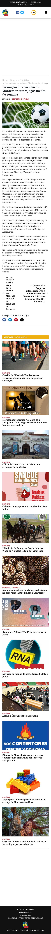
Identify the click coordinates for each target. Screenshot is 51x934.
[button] (34, 12)
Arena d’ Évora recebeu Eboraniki (20, 716)
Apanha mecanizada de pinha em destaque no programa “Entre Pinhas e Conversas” (24, 591)
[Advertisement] (25, 47)
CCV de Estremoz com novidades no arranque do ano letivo (21, 465)
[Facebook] (17, 12)
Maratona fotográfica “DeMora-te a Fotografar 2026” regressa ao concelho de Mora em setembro (24, 423)
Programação (25, 912)
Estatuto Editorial (25, 909)
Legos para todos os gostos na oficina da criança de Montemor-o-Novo (23, 801)
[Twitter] (22, 12)
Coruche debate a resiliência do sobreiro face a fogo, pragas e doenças (24, 842)
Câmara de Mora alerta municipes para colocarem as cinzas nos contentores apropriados (22, 758)
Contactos (25, 915)
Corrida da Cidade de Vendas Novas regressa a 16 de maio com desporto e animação (22, 378)
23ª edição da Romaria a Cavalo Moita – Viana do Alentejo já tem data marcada (22, 549)
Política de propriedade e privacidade (25, 918)
